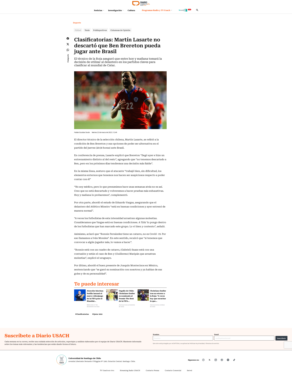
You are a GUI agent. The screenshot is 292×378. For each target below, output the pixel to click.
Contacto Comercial (173, 370)
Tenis (87, 30)
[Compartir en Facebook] (68, 38)
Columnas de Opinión (120, 30)
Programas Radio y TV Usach (156, 10)
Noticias (98, 10)
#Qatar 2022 (97, 314)
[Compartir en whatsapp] (68, 50)
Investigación (115, 10)
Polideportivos (100, 30)
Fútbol (78, 30)
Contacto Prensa (152, 370)
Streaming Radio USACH (130, 370)
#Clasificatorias (82, 314)
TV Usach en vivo (107, 370)
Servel (189, 370)
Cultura (131, 10)
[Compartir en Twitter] (68, 44)
